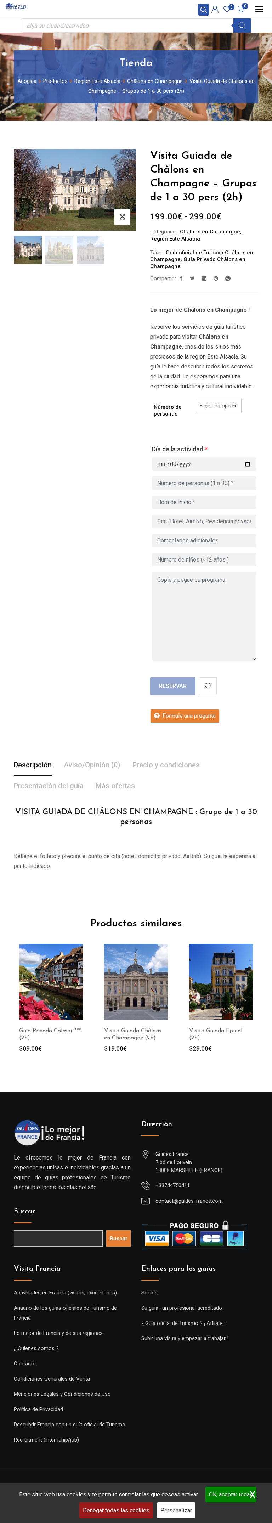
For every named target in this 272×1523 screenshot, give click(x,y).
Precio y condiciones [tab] (166, 765)
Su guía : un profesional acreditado (181, 1308)
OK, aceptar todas (231, 1494)
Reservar (173, 686)
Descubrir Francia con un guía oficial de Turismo (69, 1424)
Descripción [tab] (33, 765)
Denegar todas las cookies (116, 1510)
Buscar (24, 1211)
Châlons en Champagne (210, 232)
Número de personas (168, 410)
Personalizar (176, 1510)
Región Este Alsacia (175, 239)
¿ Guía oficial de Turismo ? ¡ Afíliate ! (183, 1323)
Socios (149, 1293)
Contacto (25, 1363)
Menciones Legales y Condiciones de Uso (62, 1394)
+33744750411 (172, 1185)
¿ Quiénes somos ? (36, 1348)
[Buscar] (242, 25)
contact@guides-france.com (189, 1201)
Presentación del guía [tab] (49, 786)
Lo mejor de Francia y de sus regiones (58, 1333)
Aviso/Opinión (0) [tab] (92, 765)
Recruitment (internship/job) (46, 1440)
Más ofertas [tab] (115, 786)
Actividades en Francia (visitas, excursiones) (65, 1293)
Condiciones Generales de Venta (52, 1379)
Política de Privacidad (38, 1409)
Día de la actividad (180, 449)
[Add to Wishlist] (208, 686)
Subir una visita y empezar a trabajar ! (184, 1338)
